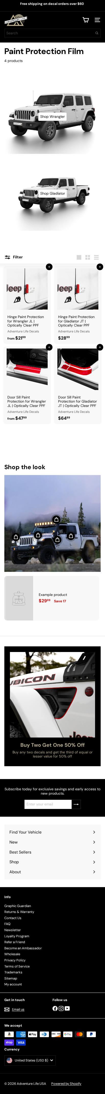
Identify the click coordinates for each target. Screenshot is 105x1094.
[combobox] (52, 33)
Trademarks (13, 972)
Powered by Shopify (66, 1083)
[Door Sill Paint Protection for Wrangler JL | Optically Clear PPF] (27, 385)
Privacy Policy (14, 960)
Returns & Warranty (19, 912)
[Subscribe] (76, 804)
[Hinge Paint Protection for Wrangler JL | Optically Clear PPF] (27, 305)
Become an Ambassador (23, 948)
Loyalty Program (16, 936)
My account (13, 984)
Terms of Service (17, 966)
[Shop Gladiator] (52, 193)
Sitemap (10, 978)
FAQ (7, 924)
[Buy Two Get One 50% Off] (52, 695)
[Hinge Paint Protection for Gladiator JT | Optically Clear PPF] (78, 305)
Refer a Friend (14, 942)
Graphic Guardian (17, 906)
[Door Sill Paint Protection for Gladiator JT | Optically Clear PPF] (78, 385)
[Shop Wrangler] (52, 117)
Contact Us (12, 918)
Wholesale (12, 954)
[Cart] (85, 20)
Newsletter (12, 930)
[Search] (97, 33)
